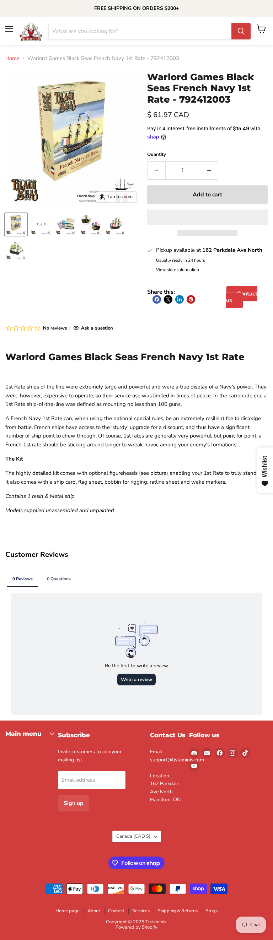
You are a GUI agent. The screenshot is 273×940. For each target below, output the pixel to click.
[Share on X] (168, 299)
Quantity (156, 154)
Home (12, 58)
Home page (67, 911)
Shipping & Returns (177, 911)
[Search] (241, 31)
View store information (177, 269)
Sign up (74, 803)
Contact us (241, 297)
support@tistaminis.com (177, 759)
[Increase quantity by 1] (209, 170)
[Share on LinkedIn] (179, 299)
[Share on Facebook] (156, 299)
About (93, 911)
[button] (207, 217)
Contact (116, 911)
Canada (133, 836)
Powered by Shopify (136, 927)
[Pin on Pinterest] (191, 299)
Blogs (211, 911)
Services (141, 911)
